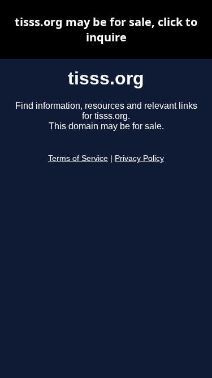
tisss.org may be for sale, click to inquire (106, 29)
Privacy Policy (139, 158)
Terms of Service (78, 158)
